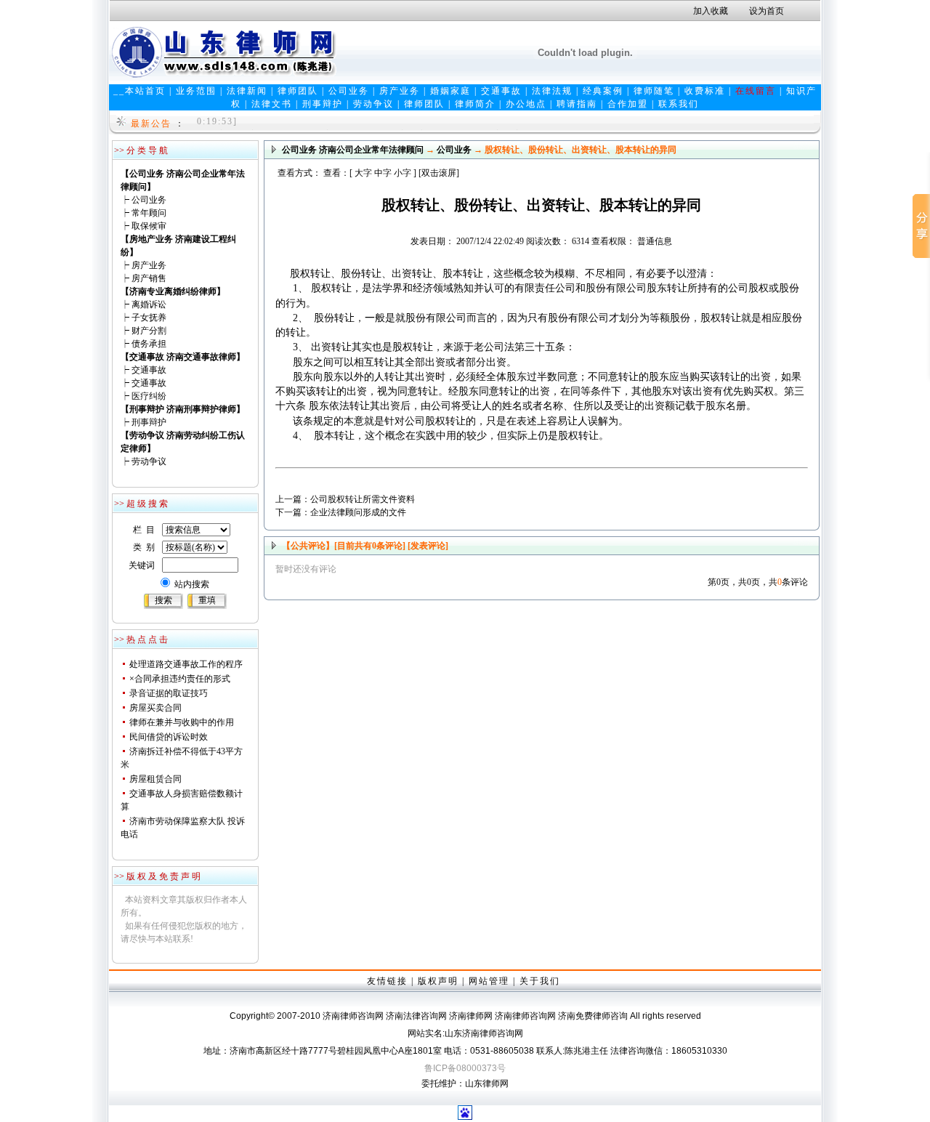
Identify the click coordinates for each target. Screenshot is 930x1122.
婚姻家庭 (450, 91)
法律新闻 (247, 91)
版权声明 (438, 981)
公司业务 (348, 91)
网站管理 (489, 981)
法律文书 (271, 104)
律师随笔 (654, 91)
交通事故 (501, 91)
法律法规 (552, 91)
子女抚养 (149, 317)
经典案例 (603, 91)
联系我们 (678, 104)
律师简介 (475, 104)
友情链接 (387, 981)
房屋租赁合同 (155, 779)
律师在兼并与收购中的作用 (181, 722)
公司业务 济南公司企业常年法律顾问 (353, 150)
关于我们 (539, 981)
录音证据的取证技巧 (168, 693)
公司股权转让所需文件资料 (362, 499)
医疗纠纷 (149, 396)
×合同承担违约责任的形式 (179, 679)
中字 (383, 173)
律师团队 (298, 91)
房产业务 (399, 91)
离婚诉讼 (149, 304)
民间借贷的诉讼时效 (168, 737)
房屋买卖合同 (155, 708)
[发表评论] (426, 546)
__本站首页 (139, 91)
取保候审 (149, 226)
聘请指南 (577, 104)
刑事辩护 (322, 104)
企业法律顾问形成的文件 (358, 512)
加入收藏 (710, 11)
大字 (363, 173)
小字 (402, 173)
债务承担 (149, 344)
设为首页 (766, 11)
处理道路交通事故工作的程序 (186, 664)
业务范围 (196, 91)
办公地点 (526, 104)
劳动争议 (373, 104)
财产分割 (149, 331)
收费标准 (704, 91)
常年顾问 (149, 213)
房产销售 (149, 278)
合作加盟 (627, 104)
